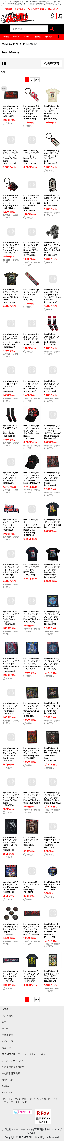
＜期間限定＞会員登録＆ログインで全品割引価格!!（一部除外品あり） (32, 9)
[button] (52, 16)
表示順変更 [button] (53, 63)
